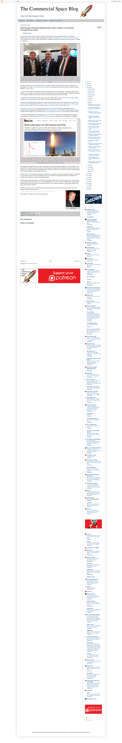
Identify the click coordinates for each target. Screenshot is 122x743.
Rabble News (90, 630)
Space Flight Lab (33, 39)
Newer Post (23, 261)
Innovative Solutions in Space (51, 114)
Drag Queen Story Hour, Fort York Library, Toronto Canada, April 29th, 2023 (94, 462)
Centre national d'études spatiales (32, 99)
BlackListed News (91, 234)
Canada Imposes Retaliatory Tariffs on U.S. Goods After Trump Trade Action (94, 353)
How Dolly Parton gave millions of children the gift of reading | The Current (93, 552)
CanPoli (88, 253)
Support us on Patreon (55, 20)
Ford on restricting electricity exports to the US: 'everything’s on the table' (94, 603)
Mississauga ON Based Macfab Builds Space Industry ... (95, 144)
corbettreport (90, 263)
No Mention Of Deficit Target (92, 243)
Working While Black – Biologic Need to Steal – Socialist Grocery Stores (93, 400)
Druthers (89, 281)
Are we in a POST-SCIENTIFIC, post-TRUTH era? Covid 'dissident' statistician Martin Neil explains (94, 478)
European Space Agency (69, 97)
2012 (88, 183)
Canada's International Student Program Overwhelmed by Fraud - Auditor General (94, 272)
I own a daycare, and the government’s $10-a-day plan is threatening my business (93, 596)
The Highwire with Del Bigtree (94, 439)
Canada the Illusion (90, 456)
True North (89, 502)
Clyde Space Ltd (31, 78)
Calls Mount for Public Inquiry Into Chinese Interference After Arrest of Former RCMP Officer (93, 290)
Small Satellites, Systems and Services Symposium (38, 87)
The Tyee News (90, 659)
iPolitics (89, 586)
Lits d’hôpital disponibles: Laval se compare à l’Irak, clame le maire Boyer (93, 537)
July (89, 98)
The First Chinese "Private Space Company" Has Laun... (93, 128)
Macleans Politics (91, 593)
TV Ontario (89, 690)
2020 (88, 83)
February (90, 169)
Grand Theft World (91, 306)
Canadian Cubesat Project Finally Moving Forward (94, 155)
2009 (88, 189)
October (90, 92)
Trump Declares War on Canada (93, 302)
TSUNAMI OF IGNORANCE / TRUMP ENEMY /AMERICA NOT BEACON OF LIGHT (93, 212)
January (90, 171)
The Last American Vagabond (94, 447)
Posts (88, 717)
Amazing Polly (90, 217)
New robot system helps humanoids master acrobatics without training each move (93, 582)
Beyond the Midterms (91, 587)
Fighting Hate (90, 295)
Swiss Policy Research (92, 418)
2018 (88, 87)
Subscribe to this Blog (41, 20)
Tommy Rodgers (91, 498)
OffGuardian (90, 373)
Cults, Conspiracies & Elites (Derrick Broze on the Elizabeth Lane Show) (93, 434)
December (90, 89)
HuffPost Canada (91, 576)
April (89, 165)
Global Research (91, 301)
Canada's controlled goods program (50, 79)
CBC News (89, 550)
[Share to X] (39, 213)
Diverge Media (90, 269)
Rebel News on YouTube (92, 391)
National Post (90, 608)
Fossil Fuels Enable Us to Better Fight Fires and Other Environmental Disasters (93, 362)
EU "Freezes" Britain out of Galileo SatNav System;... (94, 131)
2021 (88, 81)
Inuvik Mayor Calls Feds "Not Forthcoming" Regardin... (94, 105)
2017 (88, 173)
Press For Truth (90, 379)
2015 (88, 177)
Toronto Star (90, 666)
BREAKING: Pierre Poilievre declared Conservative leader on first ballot (93, 470)
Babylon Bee (90, 226)
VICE (88, 692)
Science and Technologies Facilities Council (53, 111)
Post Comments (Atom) (31, 263)
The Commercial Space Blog (49, 8)
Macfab (67, 36)
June (89, 100)
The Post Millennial (91, 467)
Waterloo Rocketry (36, 161)
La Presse (89, 591)
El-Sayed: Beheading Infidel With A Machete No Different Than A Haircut (93, 229)
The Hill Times (90, 642)
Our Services (30, 20)
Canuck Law (90, 258)
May (89, 102)
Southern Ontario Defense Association (64, 80)
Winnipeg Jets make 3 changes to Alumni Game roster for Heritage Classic (93, 572)
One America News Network (93, 614)
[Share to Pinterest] (42, 213)
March (89, 167)
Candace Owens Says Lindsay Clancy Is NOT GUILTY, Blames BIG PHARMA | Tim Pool (93, 493)
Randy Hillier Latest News (93, 386)
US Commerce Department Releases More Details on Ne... (94, 109)
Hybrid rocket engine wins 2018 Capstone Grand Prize (53, 157)
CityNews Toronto (91, 557)
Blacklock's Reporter (92, 242)
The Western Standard (92, 483)
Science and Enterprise (92, 636)
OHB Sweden (44, 116)
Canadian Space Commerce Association (41, 80)
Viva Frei (89, 508)
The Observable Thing (92, 460)
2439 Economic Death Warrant (93, 254)
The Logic (89, 653)
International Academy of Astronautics (31, 105)
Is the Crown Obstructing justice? (93, 388)
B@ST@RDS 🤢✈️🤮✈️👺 (92, 499)
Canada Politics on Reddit (93, 547)
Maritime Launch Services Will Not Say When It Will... (94, 121)
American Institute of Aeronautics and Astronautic (51, 104)
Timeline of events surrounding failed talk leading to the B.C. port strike (93, 668)
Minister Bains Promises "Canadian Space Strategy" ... (94, 113)
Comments (89, 720)
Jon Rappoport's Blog (92, 323)
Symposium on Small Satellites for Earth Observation (56, 105)
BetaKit (88, 541)
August (89, 96)
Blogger (88, 732)
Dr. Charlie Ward (91, 276)
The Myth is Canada (91, 455)
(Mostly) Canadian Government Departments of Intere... (95, 162)
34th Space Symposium (58, 78)
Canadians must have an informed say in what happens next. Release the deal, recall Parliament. (94, 346)
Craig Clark (43, 78)
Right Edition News (91, 397)
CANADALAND (90, 247)
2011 (88, 185)
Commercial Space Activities (30, 214)
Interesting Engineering (92, 579)
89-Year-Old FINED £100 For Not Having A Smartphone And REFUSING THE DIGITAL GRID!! (93, 382)
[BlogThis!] (38, 213)
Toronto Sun (89, 673)
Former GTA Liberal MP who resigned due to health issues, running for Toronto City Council (93, 486)
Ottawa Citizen (90, 624)
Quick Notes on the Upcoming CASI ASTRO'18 (94, 147)
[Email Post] (34, 212)
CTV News (89, 563)
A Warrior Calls (90, 209)
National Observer (91, 601)
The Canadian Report (92, 424)
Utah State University (71, 104)
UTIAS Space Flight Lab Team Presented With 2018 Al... (94, 138)
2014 (88, 179)
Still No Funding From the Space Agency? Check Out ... (94, 151)
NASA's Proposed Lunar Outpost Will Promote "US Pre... (94, 158)
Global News (90, 569)
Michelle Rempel (91, 343)
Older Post (77, 261)
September (90, 94)
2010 (88, 187)
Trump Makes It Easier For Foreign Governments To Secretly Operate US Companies (94, 450)
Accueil (88, 534)
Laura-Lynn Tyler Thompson (93, 329)
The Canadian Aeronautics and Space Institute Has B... (95, 124)
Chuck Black (28, 33)
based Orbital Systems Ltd (52, 110)
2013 (88, 181)
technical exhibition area (28, 108)
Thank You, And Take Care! (92, 259)
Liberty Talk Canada (91, 336)
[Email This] (36, 213)
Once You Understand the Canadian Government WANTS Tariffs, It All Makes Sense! (93, 511)
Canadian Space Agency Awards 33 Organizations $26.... (94, 117)
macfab (50, 81)
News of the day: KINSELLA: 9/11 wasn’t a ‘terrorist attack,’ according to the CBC (93, 675)
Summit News (90, 413)
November (90, 91)
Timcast (89, 490)
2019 (88, 85)
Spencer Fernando (91, 405)
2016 (88, 175)
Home (50, 261)
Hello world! (89, 414)
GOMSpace (76, 110)
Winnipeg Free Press (92, 699)
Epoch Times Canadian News (94, 287)
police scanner (90, 369)
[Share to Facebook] (41, 213)
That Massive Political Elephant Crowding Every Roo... (95, 135)
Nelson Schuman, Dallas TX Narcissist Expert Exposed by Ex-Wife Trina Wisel (94, 331)
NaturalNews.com (91, 351)
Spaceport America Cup (60, 161)
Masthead (21, 20)
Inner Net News (90, 312)
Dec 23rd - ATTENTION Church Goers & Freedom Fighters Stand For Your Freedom (93, 339)
